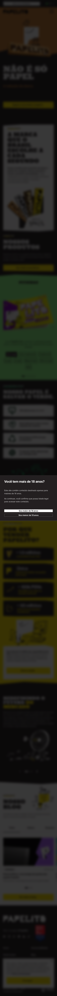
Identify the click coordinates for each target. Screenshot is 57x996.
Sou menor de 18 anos (29, 515)
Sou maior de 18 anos (28, 511)
